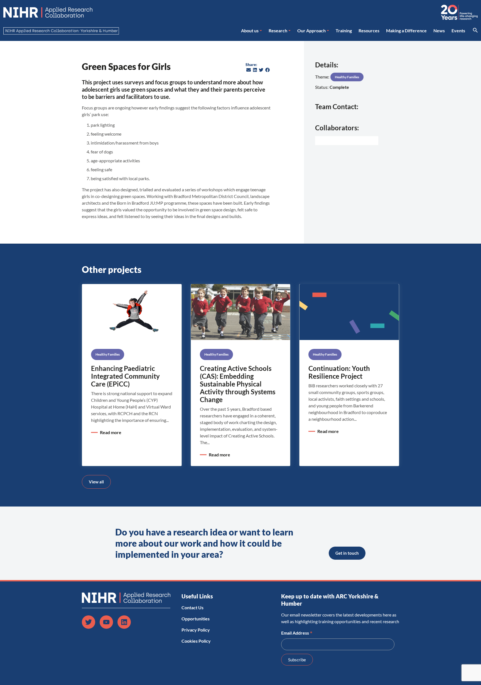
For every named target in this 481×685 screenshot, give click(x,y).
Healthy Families (347, 77)
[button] (249, 70)
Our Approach (311, 30)
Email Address (297, 632)
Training (344, 30)
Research (278, 30)
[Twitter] (88, 622)
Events (458, 30)
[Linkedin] (124, 622)
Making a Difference (406, 30)
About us (250, 30)
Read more (110, 432)
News (439, 30)
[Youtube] (106, 622)
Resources (369, 30)
